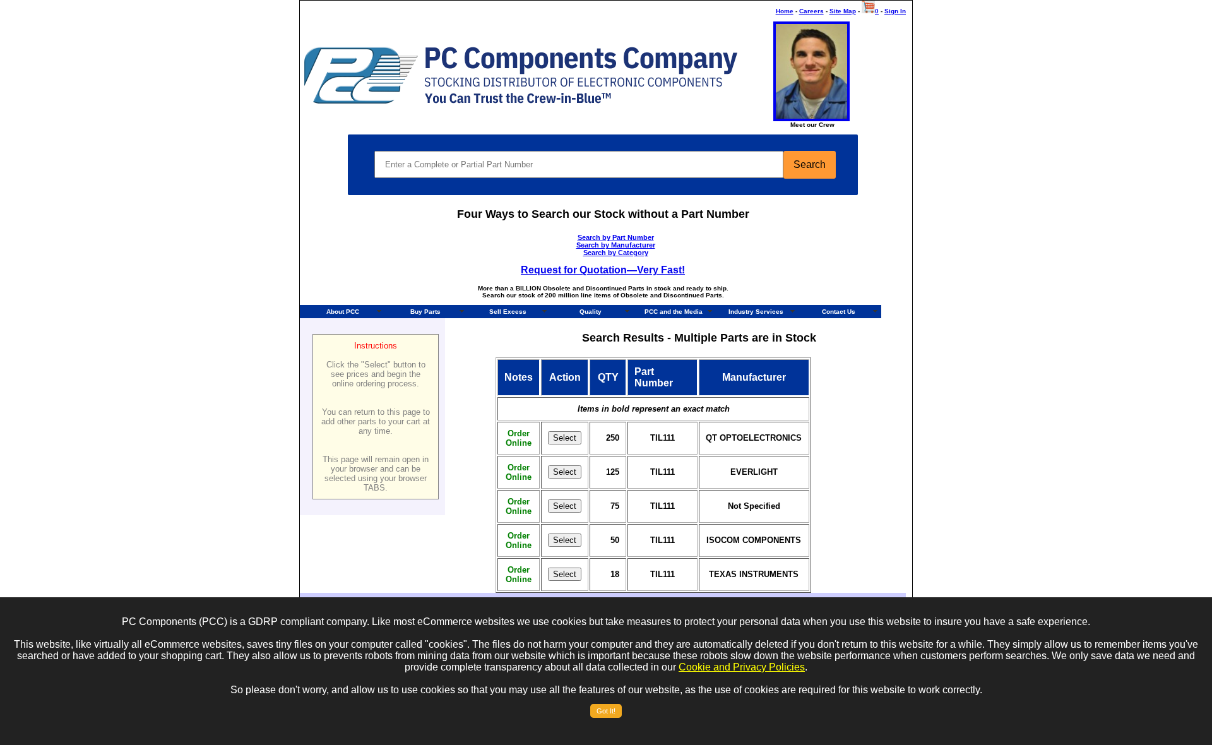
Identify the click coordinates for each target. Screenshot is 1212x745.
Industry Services (755, 311)
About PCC (342, 311)
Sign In (895, 11)
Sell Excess (507, 311)
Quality (590, 311)
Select (564, 438)
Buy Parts (425, 311)
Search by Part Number (616, 237)
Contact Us (838, 311)
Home (784, 11)
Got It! (606, 711)
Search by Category (615, 252)
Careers (811, 11)
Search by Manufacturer (615, 245)
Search (809, 164)
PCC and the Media (674, 311)
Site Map (842, 11)
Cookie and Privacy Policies (742, 667)
